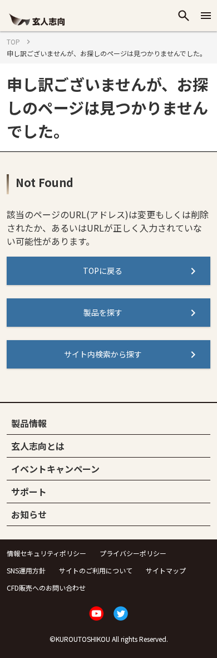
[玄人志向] (37, 26)
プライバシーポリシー (133, 553)
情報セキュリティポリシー (46, 553)
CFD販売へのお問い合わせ (46, 587)
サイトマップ (166, 570)
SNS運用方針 (26, 570)
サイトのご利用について (95, 570)
